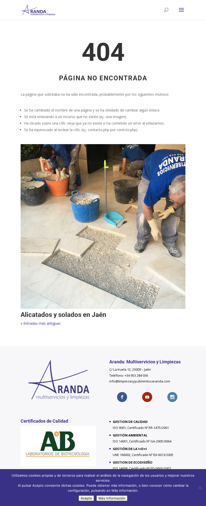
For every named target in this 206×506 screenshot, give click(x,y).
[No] (199, 487)
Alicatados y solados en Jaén (63, 314)
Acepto (86, 498)
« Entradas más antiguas (41, 323)
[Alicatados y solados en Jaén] (103, 226)
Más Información (111, 498)
